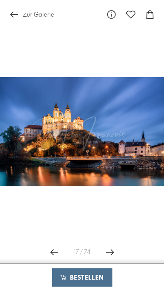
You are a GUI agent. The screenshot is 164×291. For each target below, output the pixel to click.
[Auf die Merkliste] (131, 15)
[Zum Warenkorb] (150, 15)
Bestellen (86, 278)
